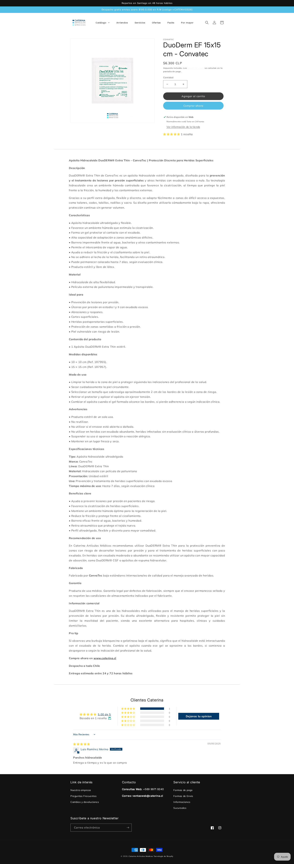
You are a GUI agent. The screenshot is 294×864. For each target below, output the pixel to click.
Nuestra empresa (80, 790)
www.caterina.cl (105, 658)
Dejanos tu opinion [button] (199, 716)
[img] (81, 744)
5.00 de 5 (104, 714)
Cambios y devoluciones (84, 802)
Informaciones (181, 802)
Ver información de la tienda (183, 126)
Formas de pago (182, 790)
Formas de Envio (183, 796)
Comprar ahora (193, 105)
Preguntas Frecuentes (83, 796)
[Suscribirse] (128, 828)
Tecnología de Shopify (163, 856)
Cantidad (168, 77)
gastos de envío (195, 68)
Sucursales (179, 807)
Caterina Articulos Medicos (141, 856)
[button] (207, 22)
